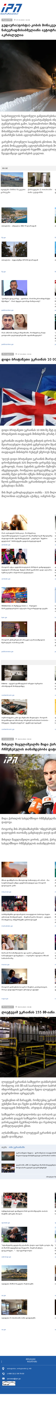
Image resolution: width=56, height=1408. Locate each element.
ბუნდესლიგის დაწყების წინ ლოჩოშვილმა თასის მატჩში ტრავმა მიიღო (24, 1212)
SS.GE (5, 168)
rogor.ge (4, 999)
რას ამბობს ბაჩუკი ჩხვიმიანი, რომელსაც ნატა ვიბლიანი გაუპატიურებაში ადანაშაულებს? (23, 334)
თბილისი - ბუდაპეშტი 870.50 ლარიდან (19, 260)
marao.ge (5, 964)
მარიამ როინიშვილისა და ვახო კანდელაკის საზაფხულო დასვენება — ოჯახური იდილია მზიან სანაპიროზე (25, 955)
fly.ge (3, 237)
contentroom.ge (7, 695)
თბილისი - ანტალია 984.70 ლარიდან (18, 226)
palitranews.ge (7, 651)
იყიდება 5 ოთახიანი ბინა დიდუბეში (18, 1318)
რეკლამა (32, 1362)
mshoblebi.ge (7, 926)
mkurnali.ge (6, 892)
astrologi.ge (6, 1257)
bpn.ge (4, 617)
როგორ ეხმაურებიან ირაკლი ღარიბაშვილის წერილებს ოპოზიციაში (23, 641)
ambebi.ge (5, 545)
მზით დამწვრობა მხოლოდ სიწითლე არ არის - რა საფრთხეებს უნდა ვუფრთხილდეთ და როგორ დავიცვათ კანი (25, 883)
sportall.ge (5, 1223)
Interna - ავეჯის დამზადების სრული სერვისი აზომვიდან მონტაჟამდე (22, 684)
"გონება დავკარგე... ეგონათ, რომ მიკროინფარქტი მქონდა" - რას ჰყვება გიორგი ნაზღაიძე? (25, 300)
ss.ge (3, 1295)
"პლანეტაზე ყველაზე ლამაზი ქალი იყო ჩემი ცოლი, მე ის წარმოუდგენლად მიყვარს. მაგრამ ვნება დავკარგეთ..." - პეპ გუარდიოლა (27, 1248)
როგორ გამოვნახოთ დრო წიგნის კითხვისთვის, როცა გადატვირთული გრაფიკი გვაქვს (24, 988)
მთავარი (30, 1359)
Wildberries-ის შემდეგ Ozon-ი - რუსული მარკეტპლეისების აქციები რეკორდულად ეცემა (24, 607)
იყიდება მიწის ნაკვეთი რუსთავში (17, 1284)
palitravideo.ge (7, 310)
